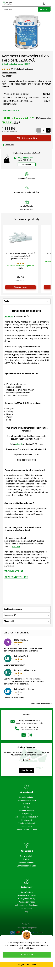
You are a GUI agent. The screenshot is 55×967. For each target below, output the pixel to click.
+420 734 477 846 (29, 727)
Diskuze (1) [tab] (9, 621)
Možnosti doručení (43, 118)
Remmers (8, 316)
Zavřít (16, 145)
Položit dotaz (27, 164)
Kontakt (26, 804)
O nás (26, 807)
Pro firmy (26, 859)
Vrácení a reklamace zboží (26, 830)
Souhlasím (28, 954)
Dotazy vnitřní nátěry (26, 899)
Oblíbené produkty (26, 810)
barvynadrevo (30, 735)
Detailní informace (9, 110)
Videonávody (26, 827)
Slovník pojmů (26, 820)
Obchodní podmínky (27, 797)
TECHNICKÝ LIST (13, 571)
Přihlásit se (26, 771)
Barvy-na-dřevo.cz (23, 735)
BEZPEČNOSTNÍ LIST (16, 577)
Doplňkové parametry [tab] (13, 609)
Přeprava (16, 546)
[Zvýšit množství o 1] (48, 130)
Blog (26, 912)
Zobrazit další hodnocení (41, 704)
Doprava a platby (26, 856)
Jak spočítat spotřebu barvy (26, 817)
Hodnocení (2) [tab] (10, 615)
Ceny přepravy (26, 814)
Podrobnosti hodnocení (23, 69)
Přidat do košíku (29, 138)
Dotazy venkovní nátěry (26, 895)
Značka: (9, 73)
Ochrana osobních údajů (26, 801)
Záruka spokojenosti (26, 823)
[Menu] (49, 3)
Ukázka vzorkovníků (27, 902)
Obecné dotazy (26, 892)
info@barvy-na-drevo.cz (29, 720)
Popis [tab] (6, 301)
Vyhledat (44, 9)
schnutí (18, 444)
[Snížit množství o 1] (38, 130)
